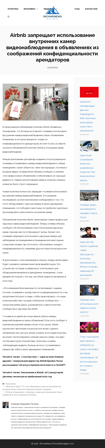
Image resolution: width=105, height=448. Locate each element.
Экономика (29, 9)
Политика (13, 9)
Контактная (91, 9)
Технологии (11, 384)
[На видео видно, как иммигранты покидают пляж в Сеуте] (89, 198)
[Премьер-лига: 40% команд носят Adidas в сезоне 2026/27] (89, 293)
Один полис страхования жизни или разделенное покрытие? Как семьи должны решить (87, 168)
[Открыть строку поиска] (8, 16)
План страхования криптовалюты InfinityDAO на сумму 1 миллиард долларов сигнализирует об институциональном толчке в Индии (89, 353)
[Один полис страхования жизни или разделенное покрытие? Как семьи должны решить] (89, 149)
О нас (77, 9)
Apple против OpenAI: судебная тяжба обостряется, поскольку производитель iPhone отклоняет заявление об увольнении (89, 258)
